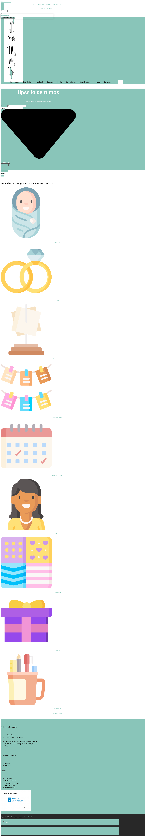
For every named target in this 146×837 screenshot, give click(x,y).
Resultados (5, 162)
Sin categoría (57, 713)
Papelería (57, 592)
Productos (5, 15)
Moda (57, 534)
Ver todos (5, 165)
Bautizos (57, 242)
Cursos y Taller (57, 475)
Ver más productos (8, 17)
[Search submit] (1, 13)
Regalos (57, 650)
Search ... (4, 11)
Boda (57, 301)
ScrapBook (57, 709)
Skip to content (6, 2)
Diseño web (29, 817)
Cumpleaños (57, 417)
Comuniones (57, 359)
